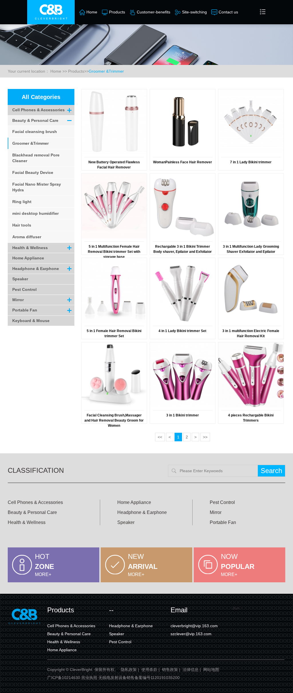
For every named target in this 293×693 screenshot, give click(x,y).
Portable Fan (24, 310)
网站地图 (211, 669)
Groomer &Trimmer (106, 71)
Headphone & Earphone (35, 268)
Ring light (21, 201)
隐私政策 (129, 669)
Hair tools (21, 225)
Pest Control (24, 289)
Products (117, 12)
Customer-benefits (153, 12)
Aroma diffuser (26, 237)
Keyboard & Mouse (31, 320)
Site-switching (194, 12)
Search (271, 470)
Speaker (20, 279)
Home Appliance (28, 258)
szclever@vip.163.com (191, 634)
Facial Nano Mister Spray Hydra (36, 187)
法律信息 (191, 669)
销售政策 (170, 669)
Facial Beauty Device (32, 172)
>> (205, 437)
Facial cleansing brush (34, 131)
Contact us (228, 12)
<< (160, 437)
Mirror (18, 299)
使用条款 (149, 669)
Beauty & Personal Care (35, 120)
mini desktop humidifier (35, 213)
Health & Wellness (30, 247)
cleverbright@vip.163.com (194, 625)
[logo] (51, 12)
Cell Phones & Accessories (38, 110)
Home (91, 12)
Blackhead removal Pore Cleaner (36, 158)
